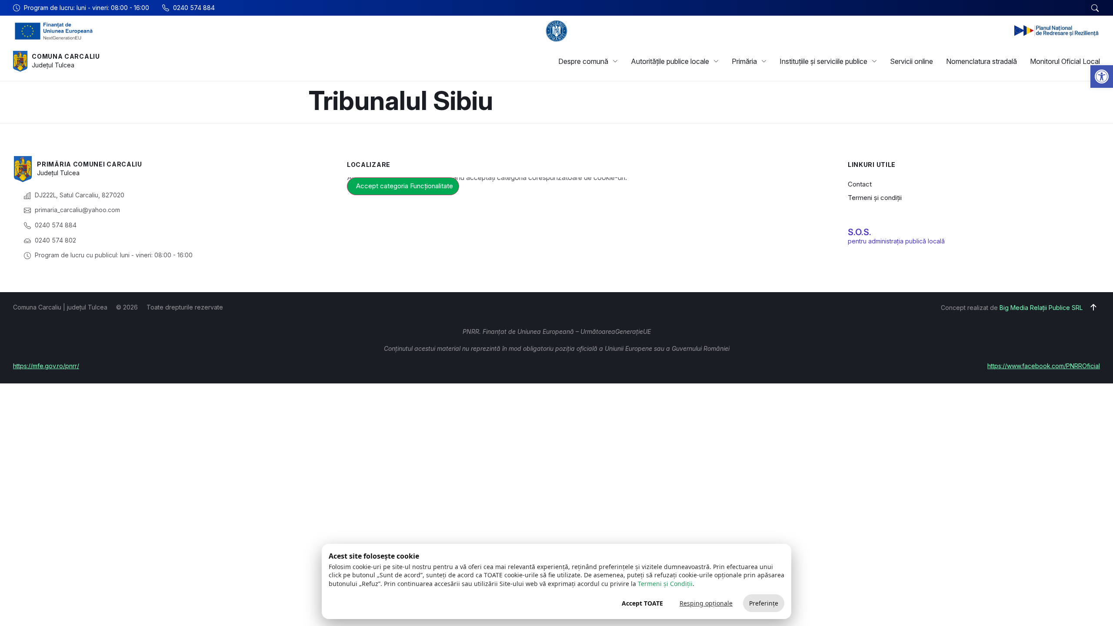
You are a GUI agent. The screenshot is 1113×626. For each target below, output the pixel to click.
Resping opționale (706, 603)
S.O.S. (859, 232)
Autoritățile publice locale (670, 61)
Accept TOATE (642, 603)
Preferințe (763, 603)
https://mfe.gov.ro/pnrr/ (46, 366)
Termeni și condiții (875, 197)
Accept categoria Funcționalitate (404, 186)
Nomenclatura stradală (981, 61)
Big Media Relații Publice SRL (1041, 307)
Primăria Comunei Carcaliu (89, 164)
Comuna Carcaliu (66, 56)
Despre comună (583, 61)
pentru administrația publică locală (896, 241)
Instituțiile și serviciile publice (823, 61)
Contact (860, 184)
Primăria (744, 61)
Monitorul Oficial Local (1065, 61)
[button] (1101, 76)
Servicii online (911, 61)
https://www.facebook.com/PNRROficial (1043, 366)
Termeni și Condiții (665, 583)
